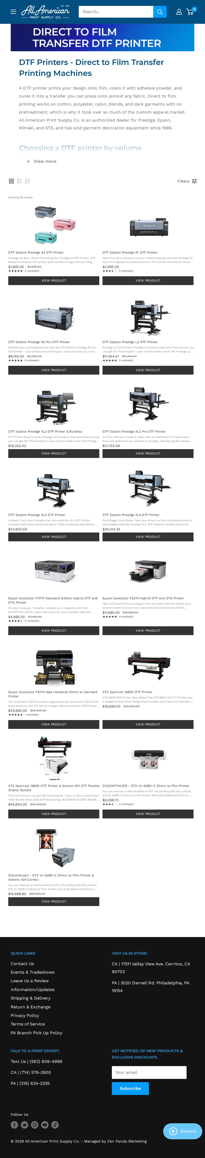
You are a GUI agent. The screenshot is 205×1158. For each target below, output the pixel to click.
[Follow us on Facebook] (14, 1125)
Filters (183, 181)
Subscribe (130, 1088)
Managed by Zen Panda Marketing (115, 1141)
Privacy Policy (25, 1015)
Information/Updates (32, 989)
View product (53, 280)
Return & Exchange (30, 1006)
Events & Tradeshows (32, 972)
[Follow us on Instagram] (34, 1125)
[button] (11, 181)
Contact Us (22, 963)
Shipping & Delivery (30, 998)
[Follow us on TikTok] (55, 1125)
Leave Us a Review (30, 980)
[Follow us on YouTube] (45, 1125)
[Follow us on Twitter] (24, 1125)
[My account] (179, 12)
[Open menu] (13, 12)
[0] (190, 12)
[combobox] (116, 12)
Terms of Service (28, 1024)
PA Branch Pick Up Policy (36, 1032)
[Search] (160, 12)
